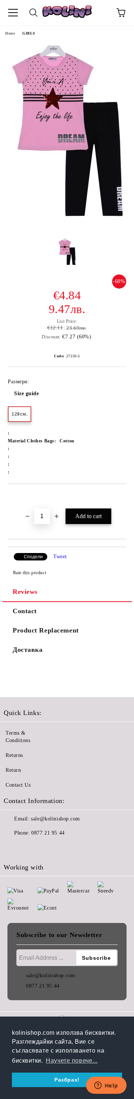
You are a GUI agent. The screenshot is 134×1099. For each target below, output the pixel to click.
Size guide (26, 393)
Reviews (25, 591)
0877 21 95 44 (47, 833)
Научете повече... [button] (72, 1060)
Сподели (33, 556)
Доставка (27, 649)
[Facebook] (13, 848)
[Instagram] (30, 848)
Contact (25, 611)
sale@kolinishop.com (55, 819)
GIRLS (28, 33)
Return (13, 770)
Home (10, 33)
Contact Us (18, 785)
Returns (14, 755)
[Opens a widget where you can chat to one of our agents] (106, 1086)
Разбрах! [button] (66, 1080)
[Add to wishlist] (120, 496)
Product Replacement (46, 630)
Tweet (60, 556)
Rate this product (29, 572)
